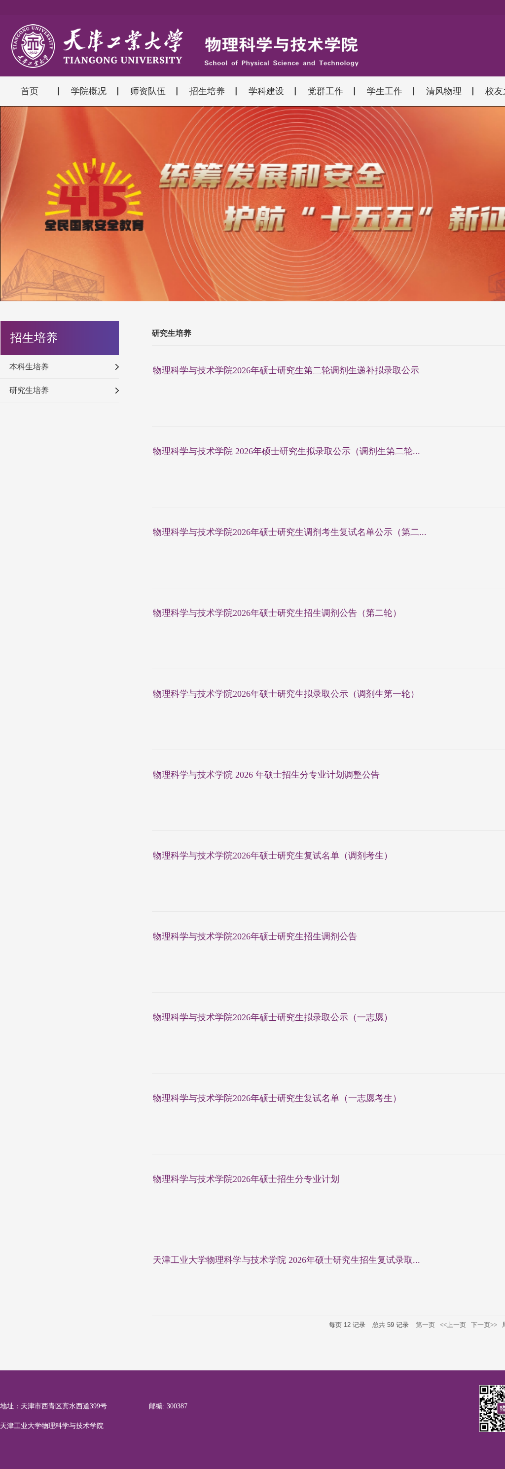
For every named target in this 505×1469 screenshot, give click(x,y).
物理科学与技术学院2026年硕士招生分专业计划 (246, 1179)
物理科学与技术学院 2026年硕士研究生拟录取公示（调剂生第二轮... (286, 451)
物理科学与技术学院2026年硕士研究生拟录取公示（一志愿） (273, 1017)
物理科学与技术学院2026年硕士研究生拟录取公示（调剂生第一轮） (286, 694)
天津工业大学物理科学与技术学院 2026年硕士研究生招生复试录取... (286, 1260)
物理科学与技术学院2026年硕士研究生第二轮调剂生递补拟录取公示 (286, 370)
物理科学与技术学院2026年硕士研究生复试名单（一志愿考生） (277, 1098)
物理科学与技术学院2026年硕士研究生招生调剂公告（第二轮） (277, 613)
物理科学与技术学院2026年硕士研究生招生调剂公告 (255, 936)
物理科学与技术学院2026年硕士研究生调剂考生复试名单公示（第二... (290, 532)
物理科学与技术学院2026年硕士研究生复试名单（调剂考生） (273, 855)
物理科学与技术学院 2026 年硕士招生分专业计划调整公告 (266, 775)
